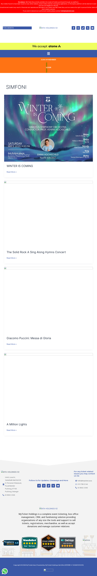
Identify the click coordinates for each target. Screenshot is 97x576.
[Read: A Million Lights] (48, 386)
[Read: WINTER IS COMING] (48, 128)
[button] (48, 53)
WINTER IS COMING (20, 166)
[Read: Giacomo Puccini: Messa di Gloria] (48, 300)
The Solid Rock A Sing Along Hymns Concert (36, 252)
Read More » (12, 172)
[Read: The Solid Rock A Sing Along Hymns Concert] (48, 214)
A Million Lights (17, 424)
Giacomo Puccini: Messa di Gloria (29, 338)
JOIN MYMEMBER (48, 60)
